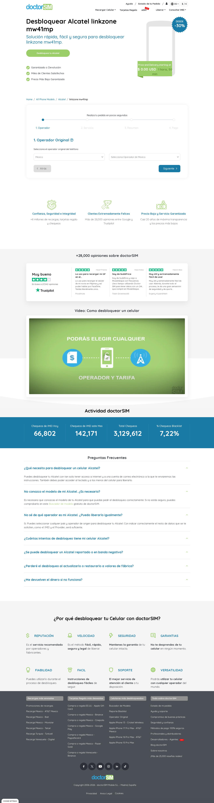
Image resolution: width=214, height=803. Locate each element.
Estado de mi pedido (161, 705)
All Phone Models (45, 99)
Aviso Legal (106, 793)
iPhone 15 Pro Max (121, 742)
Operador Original (118, 717)
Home (29, 99)
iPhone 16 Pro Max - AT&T (125, 737)
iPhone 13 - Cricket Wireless (126, 722)
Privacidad (91, 793)
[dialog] (10, 801)
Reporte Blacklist (118, 711)
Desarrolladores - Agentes (167, 739)
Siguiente (168, 168)
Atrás (43, 168)
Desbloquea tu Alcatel (48, 53)
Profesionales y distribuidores (166, 733)
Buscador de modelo (61, 503)
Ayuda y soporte (159, 711)
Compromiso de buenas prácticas (168, 717)
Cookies (119, 793)
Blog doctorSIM (159, 745)
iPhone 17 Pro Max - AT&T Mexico (125, 730)
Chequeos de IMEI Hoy (44, 426)
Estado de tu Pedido (149, 3)
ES (175, 4)
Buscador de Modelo (120, 705)
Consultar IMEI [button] (176, 9)
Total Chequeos (128, 426)
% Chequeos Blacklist (169, 426)
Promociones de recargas (39, 705)
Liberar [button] (160, 9)
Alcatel (62, 99)
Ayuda (129, 3)
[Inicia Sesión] (166, 4)
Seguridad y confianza (162, 722)
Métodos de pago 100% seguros (167, 728)
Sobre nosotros (159, 750)
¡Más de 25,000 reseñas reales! (166, 756)
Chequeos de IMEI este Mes (86, 426)
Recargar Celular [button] (104, 9)
